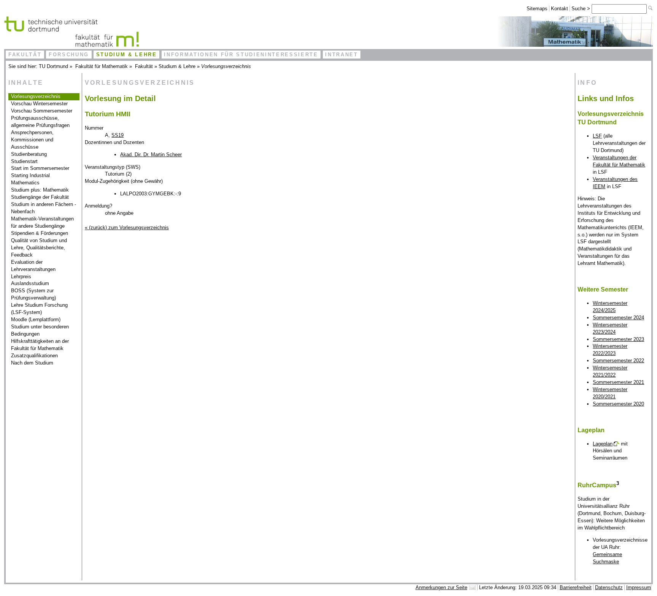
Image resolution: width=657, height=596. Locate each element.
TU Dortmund (53, 66)
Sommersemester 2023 (618, 339)
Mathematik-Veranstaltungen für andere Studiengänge (42, 222)
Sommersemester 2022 (618, 360)
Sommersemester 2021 (618, 382)
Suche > (581, 8)
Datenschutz (609, 587)
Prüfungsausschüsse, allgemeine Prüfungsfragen (40, 121)
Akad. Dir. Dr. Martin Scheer (151, 154)
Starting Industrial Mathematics (30, 179)
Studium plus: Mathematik (40, 190)
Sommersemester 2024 (618, 317)
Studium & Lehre (126, 54)
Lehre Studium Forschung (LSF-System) (39, 308)
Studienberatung (29, 154)
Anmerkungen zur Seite (441, 587)
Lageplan (603, 444)
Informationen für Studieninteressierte (241, 54)
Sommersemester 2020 (618, 404)
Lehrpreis (21, 276)
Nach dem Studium (32, 363)
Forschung (69, 54)
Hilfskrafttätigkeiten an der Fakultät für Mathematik (40, 344)
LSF (597, 136)
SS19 (117, 135)
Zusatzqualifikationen (34, 355)
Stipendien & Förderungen (39, 233)
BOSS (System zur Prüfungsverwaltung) (33, 294)
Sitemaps (537, 8)
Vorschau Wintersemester (39, 103)
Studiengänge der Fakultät (40, 197)
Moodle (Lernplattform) (35, 319)
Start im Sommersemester (40, 168)
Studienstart (24, 161)
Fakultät (24, 54)
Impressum (638, 587)
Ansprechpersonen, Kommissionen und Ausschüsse (32, 140)
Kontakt (559, 8)
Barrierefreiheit (576, 587)
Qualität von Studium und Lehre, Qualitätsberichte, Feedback (39, 248)
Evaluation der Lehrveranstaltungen (33, 265)
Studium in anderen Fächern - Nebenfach (43, 207)
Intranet (341, 54)
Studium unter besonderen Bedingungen (40, 330)
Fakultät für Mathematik (101, 66)
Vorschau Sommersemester (41, 111)
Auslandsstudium (30, 283)
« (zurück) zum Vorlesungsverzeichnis (127, 227)
